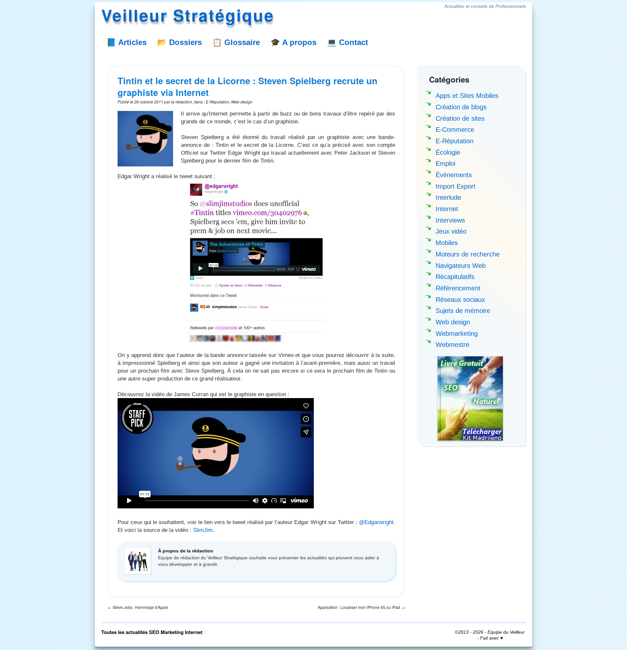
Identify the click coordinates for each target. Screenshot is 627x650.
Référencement (458, 288)
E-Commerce (455, 129)
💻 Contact (347, 42)
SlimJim (203, 530)
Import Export (455, 186)
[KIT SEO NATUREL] (470, 398)
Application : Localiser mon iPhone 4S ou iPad (361, 607)
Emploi (445, 163)
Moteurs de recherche (468, 254)
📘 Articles (126, 42)
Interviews (450, 220)
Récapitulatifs (455, 276)
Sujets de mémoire (463, 310)
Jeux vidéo (451, 231)
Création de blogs (461, 107)
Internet (447, 208)
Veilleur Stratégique (187, 14)
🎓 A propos (293, 42)
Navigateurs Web (461, 265)
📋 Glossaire (236, 42)
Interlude (448, 197)
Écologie (448, 152)
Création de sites (460, 118)
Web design (453, 322)
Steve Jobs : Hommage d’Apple (138, 607)
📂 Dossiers (179, 42)
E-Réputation (455, 141)
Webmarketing (457, 333)
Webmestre (452, 344)
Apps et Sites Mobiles (467, 95)
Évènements (454, 174)
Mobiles (447, 242)
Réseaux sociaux (460, 299)
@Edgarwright (376, 522)
